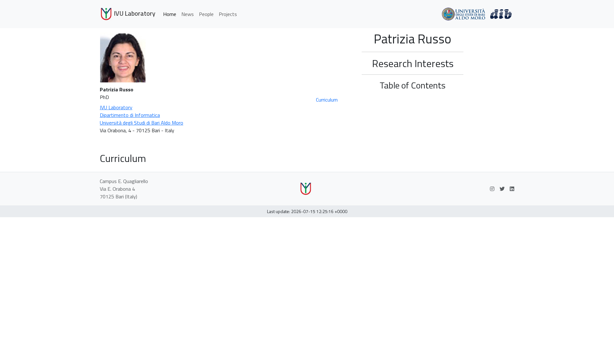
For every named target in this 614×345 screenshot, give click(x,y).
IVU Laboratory (134, 13)
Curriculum (327, 99)
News (187, 14)
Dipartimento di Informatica (130, 115)
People (206, 14)
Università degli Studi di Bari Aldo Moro (141, 122)
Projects (228, 14)
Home (169, 14)
